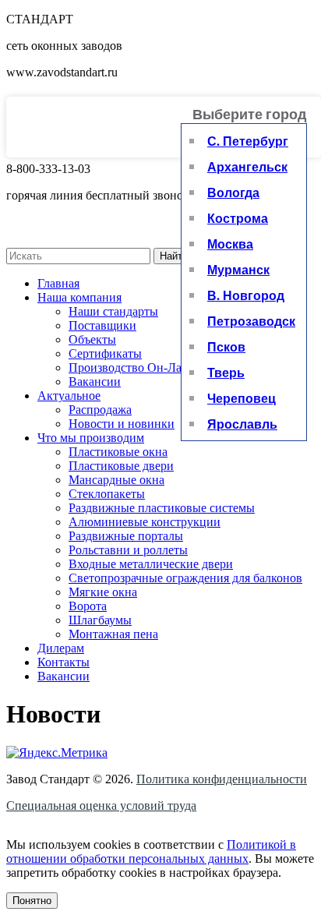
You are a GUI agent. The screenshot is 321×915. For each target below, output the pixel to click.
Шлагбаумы (100, 620)
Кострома (237, 218)
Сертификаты (105, 353)
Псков (226, 346)
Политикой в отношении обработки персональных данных (151, 851)
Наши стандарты (113, 311)
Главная (58, 283)
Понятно (31, 900)
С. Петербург (247, 141)
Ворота (88, 606)
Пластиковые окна (118, 451)
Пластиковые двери (121, 465)
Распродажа (100, 409)
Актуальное (69, 395)
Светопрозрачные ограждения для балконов (185, 578)
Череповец (241, 398)
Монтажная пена (113, 634)
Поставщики (102, 325)
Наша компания (79, 297)
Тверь (226, 372)
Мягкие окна (103, 592)
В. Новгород (245, 295)
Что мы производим (90, 437)
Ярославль (242, 424)
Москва (230, 244)
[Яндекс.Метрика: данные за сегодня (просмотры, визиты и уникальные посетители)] (57, 753)
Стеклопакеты (107, 493)
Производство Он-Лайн (132, 367)
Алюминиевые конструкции (144, 521)
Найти (174, 256)
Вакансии (95, 381)
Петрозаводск (251, 321)
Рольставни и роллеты (128, 549)
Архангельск (247, 166)
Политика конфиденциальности (221, 779)
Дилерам (60, 648)
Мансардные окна (116, 479)
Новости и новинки (122, 423)
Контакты (63, 662)
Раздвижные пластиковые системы (162, 507)
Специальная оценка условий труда (101, 805)
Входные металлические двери (151, 564)
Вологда (233, 192)
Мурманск (238, 269)
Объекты (92, 339)
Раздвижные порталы (126, 535)
